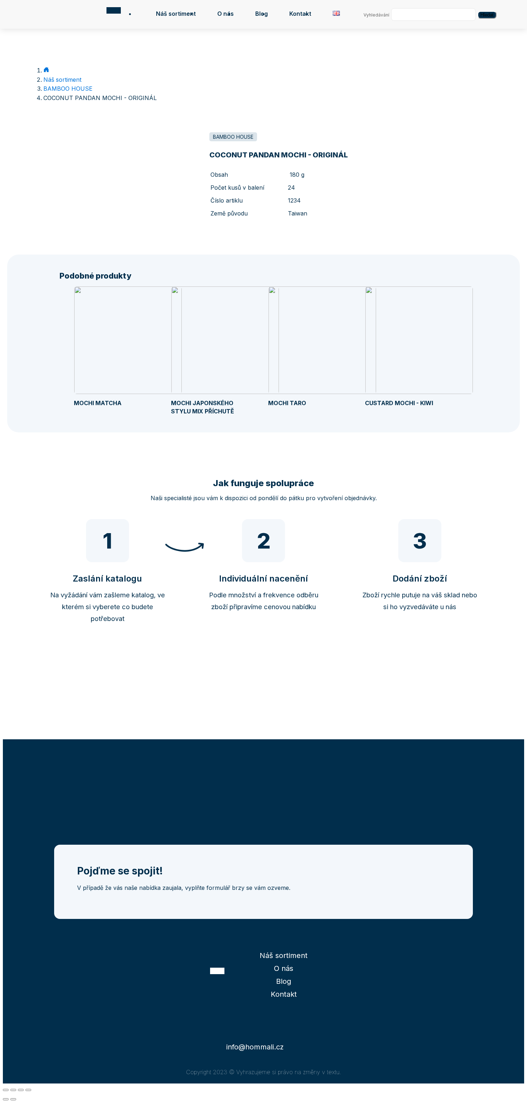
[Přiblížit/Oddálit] (28, 1090)
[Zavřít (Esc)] (6, 1090)
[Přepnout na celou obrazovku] (21, 1090)
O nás (225, 13)
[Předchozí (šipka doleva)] (6, 1099)
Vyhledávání (376, 15)
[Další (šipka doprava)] (13, 1099)
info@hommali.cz (255, 1047)
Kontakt (300, 13)
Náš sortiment (176, 13)
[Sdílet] (13, 1090)
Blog (261, 13)
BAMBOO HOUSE (67, 88)
